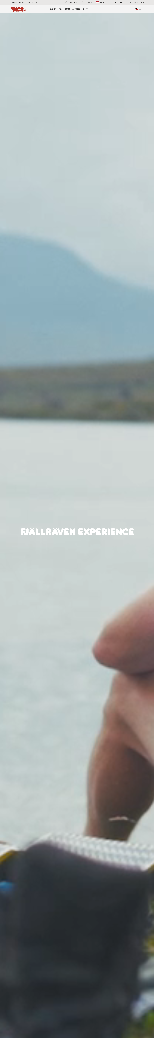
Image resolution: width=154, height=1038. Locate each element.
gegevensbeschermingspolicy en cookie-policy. (105, 541)
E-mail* (82, 526)
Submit (101, 547)
